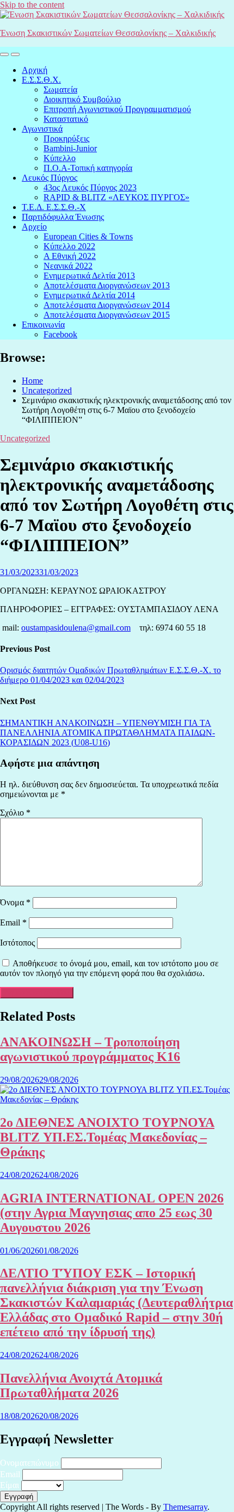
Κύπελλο (60, 158)
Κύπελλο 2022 (69, 246)
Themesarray (185, 1506)
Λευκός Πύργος (49, 177)
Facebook (60, 334)
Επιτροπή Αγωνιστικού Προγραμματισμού (117, 109)
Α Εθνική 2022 (70, 256)
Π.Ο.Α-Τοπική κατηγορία (88, 167)
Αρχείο (34, 226)
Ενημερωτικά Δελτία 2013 (89, 275)
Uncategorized (25, 438)
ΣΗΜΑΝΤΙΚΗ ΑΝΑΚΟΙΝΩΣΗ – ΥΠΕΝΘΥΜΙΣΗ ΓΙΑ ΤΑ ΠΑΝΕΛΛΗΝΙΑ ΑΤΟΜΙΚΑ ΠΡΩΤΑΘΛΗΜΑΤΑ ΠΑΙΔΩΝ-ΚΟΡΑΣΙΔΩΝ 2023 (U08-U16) (107, 732)
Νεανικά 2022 (68, 265)
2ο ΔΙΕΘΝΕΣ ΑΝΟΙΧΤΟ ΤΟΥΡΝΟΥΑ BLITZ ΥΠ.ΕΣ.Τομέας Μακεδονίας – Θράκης (107, 1137)
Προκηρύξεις (66, 138)
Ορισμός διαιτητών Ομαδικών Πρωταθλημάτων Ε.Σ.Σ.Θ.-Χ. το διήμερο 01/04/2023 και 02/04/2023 (110, 674)
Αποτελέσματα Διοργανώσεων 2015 (107, 314)
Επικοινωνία (43, 324)
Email (13, 922)
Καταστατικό (66, 119)
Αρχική (34, 70)
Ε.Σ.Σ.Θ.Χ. (41, 79)
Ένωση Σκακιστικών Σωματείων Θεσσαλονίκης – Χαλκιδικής (107, 33)
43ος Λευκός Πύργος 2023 (90, 187)
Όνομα (15, 902)
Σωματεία (60, 89)
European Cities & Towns (88, 236)
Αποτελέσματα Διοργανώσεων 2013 (107, 285)
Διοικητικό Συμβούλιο (82, 99)
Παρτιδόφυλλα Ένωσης (63, 216)
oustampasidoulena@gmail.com (76, 627)
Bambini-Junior (70, 148)
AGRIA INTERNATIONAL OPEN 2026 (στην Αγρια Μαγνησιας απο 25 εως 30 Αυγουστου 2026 (112, 1213)
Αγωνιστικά (42, 128)
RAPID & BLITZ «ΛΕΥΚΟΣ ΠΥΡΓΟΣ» (116, 197)
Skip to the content (32, 4)
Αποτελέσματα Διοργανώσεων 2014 (107, 305)
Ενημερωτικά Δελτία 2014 (89, 295)
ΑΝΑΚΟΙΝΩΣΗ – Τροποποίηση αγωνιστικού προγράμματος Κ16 (90, 1049)
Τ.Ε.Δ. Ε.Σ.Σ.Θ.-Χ (54, 207)
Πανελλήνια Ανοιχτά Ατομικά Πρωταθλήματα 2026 (81, 1385)
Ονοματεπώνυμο (29, 1462)
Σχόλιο (15, 812)
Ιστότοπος (17, 942)
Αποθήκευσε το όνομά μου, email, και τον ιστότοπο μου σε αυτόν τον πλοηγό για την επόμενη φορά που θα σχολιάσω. (109, 968)
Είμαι (9, 1485)
